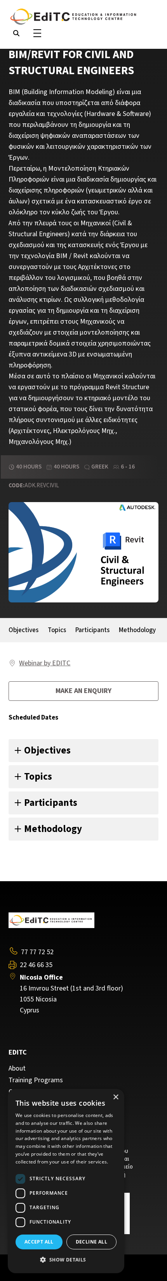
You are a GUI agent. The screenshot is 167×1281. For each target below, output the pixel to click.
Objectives (23, 630)
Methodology (137, 630)
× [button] (115, 1097)
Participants (92, 630)
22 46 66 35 (36, 965)
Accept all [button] (39, 1241)
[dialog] (66, 1181)
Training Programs (36, 1080)
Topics (57, 630)
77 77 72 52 (37, 952)
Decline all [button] (91, 1241)
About (17, 1068)
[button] (66, 1259)
